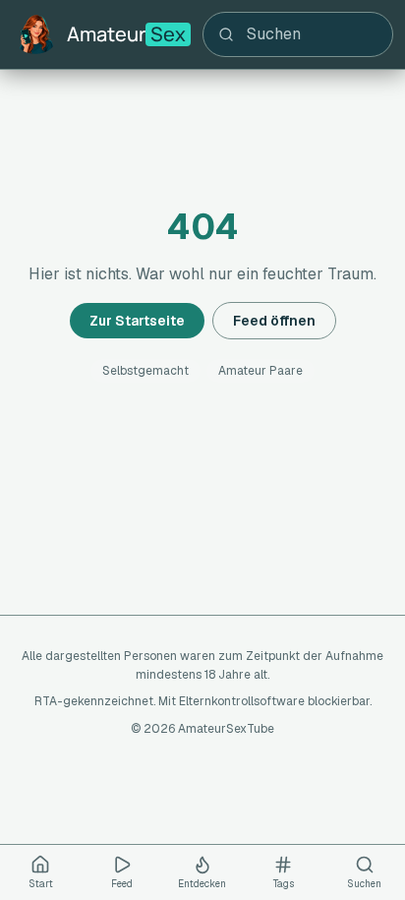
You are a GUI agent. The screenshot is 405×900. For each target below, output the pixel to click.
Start (41, 883)
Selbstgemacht (145, 371)
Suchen (364, 883)
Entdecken (202, 883)
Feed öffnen (274, 321)
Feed (122, 883)
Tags (283, 883)
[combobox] (297, 34)
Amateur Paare (260, 371)
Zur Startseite (137, 321)
